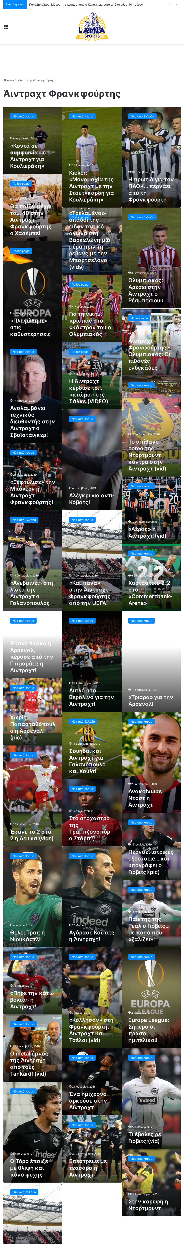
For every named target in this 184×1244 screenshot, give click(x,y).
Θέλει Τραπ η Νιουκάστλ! (27, 936)
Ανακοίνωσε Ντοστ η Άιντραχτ (145, 798)
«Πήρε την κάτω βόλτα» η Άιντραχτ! (32, 1000)
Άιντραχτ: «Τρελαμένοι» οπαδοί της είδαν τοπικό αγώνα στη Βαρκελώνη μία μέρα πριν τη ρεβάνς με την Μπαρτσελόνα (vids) (89, 236)
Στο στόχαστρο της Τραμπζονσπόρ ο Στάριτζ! (89, 828)
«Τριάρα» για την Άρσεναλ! (150, 700)
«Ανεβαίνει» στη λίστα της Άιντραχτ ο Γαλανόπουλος (31, 593)
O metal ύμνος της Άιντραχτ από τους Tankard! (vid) (29, 1063)
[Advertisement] (92, 59)
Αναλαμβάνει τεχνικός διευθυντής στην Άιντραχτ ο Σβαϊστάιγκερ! (32, 421)
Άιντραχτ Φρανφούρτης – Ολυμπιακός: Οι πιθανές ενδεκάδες (149, 354)
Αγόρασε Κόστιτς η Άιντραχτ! (91, 936)
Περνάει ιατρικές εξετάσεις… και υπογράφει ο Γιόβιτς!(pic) (151, 862)
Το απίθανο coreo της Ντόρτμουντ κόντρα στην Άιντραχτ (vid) (147, 455)
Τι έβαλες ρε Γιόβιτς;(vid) (144, 1137)
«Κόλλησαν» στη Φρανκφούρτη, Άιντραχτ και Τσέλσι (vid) (91, 1030)
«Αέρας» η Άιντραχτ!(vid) (147, 532)
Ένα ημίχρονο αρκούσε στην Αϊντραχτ (88, 1101)
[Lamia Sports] (92, 26)
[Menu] (5, 28)
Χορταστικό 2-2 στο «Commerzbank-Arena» (150, 593)
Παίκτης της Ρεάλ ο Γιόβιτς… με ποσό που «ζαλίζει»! (148, 929)
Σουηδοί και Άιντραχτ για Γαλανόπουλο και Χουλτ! (87, 761)
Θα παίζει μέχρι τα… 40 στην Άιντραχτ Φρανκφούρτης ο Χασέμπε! (31, 219)
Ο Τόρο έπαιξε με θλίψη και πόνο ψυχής (29, 1168)
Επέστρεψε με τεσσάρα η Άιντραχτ (88, 1168)
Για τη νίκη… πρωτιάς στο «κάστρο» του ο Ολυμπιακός (90, 324)
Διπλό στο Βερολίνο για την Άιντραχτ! (91, 697)
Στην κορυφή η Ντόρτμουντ (148, 1204)
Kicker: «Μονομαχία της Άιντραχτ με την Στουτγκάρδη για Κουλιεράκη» (91, 186)
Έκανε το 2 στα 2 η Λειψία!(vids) (32, 835)
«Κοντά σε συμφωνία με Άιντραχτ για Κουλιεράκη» (28, 156)
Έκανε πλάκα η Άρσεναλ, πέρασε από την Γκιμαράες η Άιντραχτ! (31, 657)
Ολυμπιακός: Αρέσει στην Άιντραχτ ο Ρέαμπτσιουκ (146, 290)
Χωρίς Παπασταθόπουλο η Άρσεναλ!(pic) (32, 727)
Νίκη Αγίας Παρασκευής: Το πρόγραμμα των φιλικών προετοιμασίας (76, 4)
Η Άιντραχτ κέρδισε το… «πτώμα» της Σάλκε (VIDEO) (88, 391)
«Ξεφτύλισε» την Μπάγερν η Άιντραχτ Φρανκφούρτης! (32, 492)
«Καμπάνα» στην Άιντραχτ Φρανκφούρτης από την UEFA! (90, 593)
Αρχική (11, 80)
